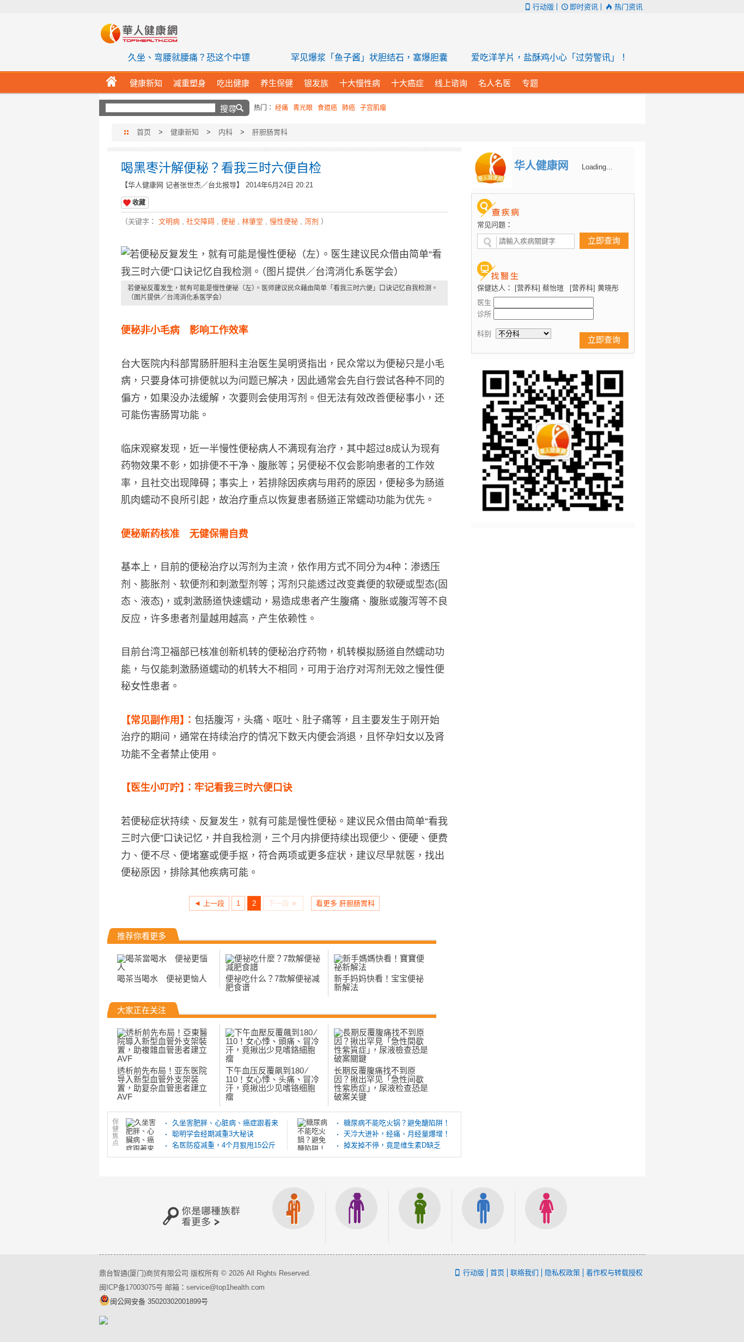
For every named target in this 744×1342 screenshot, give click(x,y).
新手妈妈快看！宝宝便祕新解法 (379, 983)
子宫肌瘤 (373, 108)
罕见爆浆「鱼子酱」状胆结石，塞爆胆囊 (369, 57)
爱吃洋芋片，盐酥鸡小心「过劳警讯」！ (549, 57)
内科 (225, 132)
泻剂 (311, 221)
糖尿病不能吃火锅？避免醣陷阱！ (397, 1123)
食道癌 (327, 108)
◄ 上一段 (209, 903)
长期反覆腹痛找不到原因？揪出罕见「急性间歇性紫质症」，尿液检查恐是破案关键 (381, 1084)
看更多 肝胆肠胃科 (345, 903)
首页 (144, 132)
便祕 (228, 221)
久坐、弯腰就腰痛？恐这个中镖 (189, 57)
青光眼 (303, 108)
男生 (483, 1215)
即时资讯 (584, 7)
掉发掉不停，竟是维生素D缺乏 (392, 1145)
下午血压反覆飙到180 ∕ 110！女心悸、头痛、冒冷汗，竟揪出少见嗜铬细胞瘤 (272, 1084)
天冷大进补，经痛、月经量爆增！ (397, 1134)
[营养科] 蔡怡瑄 (539, 288)
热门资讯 (628, 7)
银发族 (357, 1215)
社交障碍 (200, 221)
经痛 (281, 108)
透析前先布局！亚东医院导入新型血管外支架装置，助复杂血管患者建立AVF (162, 1084)
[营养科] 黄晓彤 (594, 288)
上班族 (293, 1215)
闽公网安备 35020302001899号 (159, 1301)
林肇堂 (252, 221)
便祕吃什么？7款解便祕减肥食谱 (272, 983)
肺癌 (348, 108)
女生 (546, 1215)
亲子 (420, 1215)
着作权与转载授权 (614, 1272)
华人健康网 (142, 33)
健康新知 (184, 132)
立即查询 (604, 240)
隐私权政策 (562, 1272)
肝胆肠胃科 (270, 132)
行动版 (543, 7)
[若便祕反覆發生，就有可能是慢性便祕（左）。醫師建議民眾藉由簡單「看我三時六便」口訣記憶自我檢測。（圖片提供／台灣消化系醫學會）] (284, 263)
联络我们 (524, 1272)
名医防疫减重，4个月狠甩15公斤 (224, 1145)
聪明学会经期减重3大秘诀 (213, 1134)
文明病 (169, 221)
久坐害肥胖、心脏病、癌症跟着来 (225, 1123)
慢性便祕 (284, 221)
